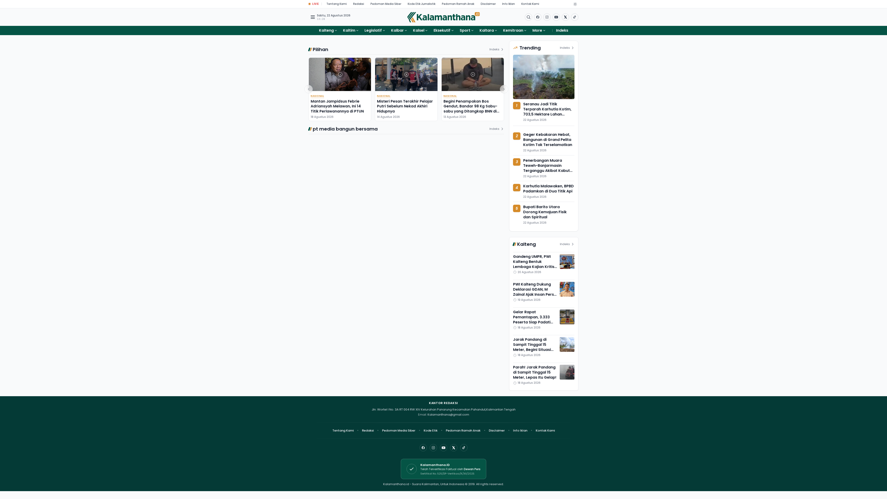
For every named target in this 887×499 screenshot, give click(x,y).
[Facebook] (537, 17)
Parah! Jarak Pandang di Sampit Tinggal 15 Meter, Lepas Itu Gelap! (534, 372)
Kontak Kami (530, 4)
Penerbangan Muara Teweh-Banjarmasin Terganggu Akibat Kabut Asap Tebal (546, 168)
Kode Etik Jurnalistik (421, 4)
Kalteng (326, 30)
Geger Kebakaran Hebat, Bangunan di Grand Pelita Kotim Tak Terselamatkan (547, 139)
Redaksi (358, 4)
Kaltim (349, 30)
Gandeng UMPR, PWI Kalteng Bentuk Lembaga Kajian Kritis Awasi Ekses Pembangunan (533, 267)
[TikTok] (464, 447)
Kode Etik (430, 430)
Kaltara (487, 30)
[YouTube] (443, 447)
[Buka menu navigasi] (313, 17)
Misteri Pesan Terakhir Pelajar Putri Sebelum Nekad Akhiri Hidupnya (405, 106)
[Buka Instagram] (547, 17)
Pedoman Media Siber (386, 4)
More (537, 30)
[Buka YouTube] (556, 17)
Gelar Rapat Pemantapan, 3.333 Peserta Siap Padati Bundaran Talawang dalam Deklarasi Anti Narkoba (532, 324)
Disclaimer (488, 4)
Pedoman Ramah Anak (458, 4)
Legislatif (373, 30)
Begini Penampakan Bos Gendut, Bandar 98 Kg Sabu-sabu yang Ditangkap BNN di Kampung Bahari (470, 109)
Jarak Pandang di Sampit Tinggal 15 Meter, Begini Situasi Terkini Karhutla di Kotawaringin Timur (532, 349)
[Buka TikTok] (574, 17)
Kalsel (418, 30)
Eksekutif (442, 30)
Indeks (562, 30)
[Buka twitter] (565, 17)
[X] (453, 447)
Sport (465, 30)
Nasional (317, 96)
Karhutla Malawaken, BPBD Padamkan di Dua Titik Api (548, 188)
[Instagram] (433, 447)
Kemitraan (513, 30)
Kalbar (397, 30)
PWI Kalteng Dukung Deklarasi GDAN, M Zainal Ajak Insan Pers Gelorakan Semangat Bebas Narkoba (533, 294)
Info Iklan (508, 4)
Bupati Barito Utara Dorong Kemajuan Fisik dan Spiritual (545, 212)
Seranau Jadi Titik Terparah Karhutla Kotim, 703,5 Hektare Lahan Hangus (547, 111)
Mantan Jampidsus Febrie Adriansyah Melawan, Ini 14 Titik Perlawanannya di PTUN (337, 106)
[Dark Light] (575, 4)
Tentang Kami (336, 4)
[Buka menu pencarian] (528, 17)
